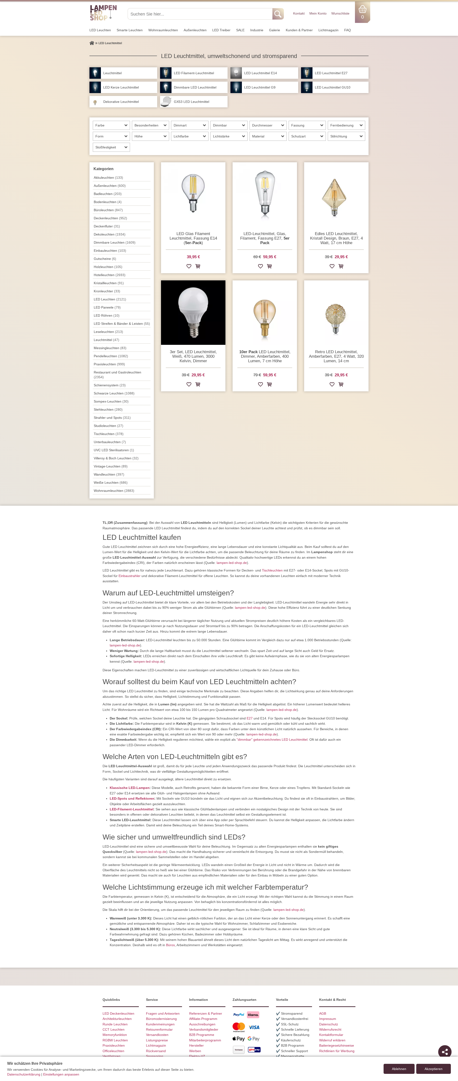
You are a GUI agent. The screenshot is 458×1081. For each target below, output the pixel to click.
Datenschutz (328, 1024)
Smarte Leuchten (130, 30)
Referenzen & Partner (205, 1013)
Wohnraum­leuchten (163, 30)
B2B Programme (201, 1035)
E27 (250, 718)
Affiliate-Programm (203, 1019)
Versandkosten (157, 1035)
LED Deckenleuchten (118, 1013)
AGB (322, 1013)
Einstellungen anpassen (61, 1074)
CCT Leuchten (114, 1029)
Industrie (256, 30)
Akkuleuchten (108, 177)
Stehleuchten (108, 409)
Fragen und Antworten (163, 1013)
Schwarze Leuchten (114, 393)
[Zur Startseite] (91, 43)
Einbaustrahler (130, 576)
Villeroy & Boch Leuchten (116, 458)
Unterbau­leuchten (110, 442)
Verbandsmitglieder (203, 1029)
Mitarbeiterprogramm (205, 1040)
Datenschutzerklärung (23, 1074)
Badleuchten (108, 194)
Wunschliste (340, 13)
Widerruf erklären (332, 1040)
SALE (240, 30)
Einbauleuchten (110, 250)
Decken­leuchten (110, 218)
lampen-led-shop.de (232, 563)
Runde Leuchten (115, 1024)
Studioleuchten (108, 426)
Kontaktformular (331, 1035)
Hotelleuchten (109, 275)
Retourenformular (159, 1029)
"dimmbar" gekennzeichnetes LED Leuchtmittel (272, 739)
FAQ (347, 30)
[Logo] (103, 20)
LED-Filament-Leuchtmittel (131, 809)
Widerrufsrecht (330, 1029)
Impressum (327, 1019)
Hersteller (196, 1045)
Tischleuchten (272, 570)
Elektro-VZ (197, 1056)
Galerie (274, 30)
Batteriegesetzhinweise (336, 1045)
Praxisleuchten (109, 364)
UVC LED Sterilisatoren (114, 450)
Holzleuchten (108, 267)
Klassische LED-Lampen (130, 788)
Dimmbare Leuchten (114, 242)
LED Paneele (107, 307)
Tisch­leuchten (109, 434)
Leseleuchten (108, 332)
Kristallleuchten (109, 283)
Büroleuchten (108, 210)
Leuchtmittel (106, 340)
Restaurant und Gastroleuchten (117, 374)
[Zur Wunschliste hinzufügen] (189, 267)
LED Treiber (221, 30)
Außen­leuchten (195, 30)
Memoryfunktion (115, 1035)
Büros (170, 945)
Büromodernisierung (161, 1019)
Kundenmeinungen (160, 1024)
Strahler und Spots (112, 418)
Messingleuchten (110, 348)
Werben (195, 1051)
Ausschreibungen (202, 1024)
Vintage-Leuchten (111, 466)
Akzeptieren (433, 1069)
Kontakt (299, 13)
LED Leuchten (100, 30)
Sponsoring (154, 1056)
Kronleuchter (107, 291)
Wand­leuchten (109, 474)
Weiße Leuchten (111, 482)
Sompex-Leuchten (111, 401)
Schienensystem (110, 385)
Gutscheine (105, 259)
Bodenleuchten (108, 202)
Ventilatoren (111, 1056)
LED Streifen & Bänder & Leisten (122, 323)
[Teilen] (445, 1052)
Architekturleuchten (117, 1019)
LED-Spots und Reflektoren (132, 798)
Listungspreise (157, 1040)
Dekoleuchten (109, 234)
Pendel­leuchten (111, 356)
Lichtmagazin (328, 30)
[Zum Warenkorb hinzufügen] (197, 267)
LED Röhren (107, 315)
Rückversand (156, 1051)
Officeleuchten (113, 1051)
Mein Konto (318, 13)
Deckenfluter (107, 226)
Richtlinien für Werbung (336, 1051)
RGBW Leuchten (115, 1040)
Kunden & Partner (299, 30)
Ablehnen (399, 1069)
